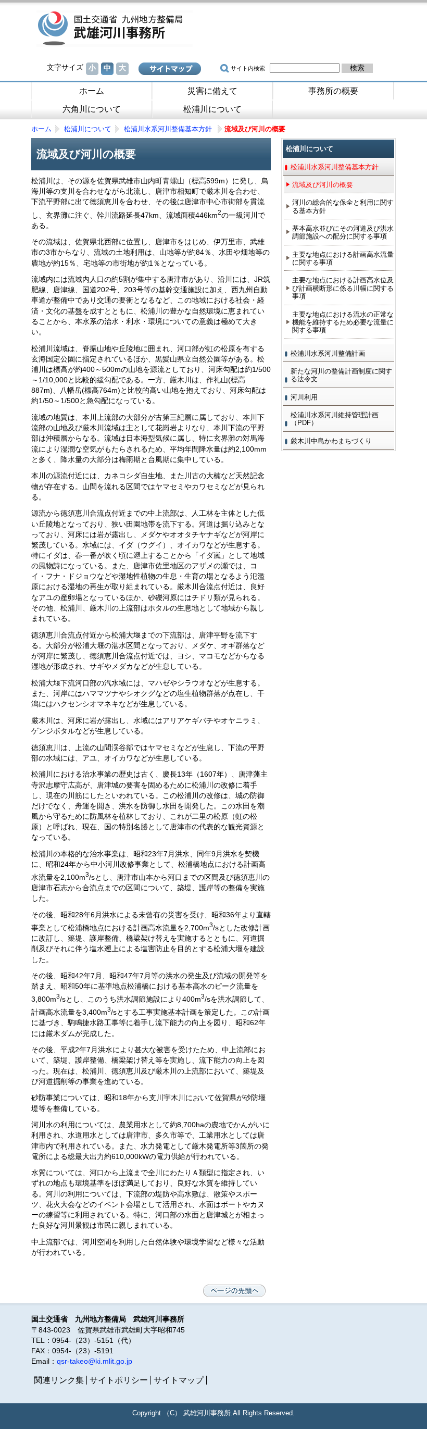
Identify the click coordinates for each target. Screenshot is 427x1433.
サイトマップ (170, 69)
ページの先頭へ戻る (234, 1291)
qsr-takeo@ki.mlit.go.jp (94, 1361)
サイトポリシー (119, 1380)
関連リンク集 (59, 1380)
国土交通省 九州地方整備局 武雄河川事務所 (114, 28)
